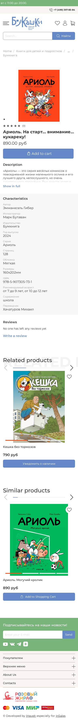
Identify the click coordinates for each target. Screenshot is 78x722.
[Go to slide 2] (7, 119)
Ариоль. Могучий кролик (23, 580)
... (69, 51)
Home (7, 51)
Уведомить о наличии (39, 463)
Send (68, 634)
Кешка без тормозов (19, 447)
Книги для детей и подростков (39, 51)
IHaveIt (31, 716)
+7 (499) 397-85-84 (64, 9)
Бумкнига (10, 55)
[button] (6, 367)
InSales (61, 716)
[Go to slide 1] (4, 119)
